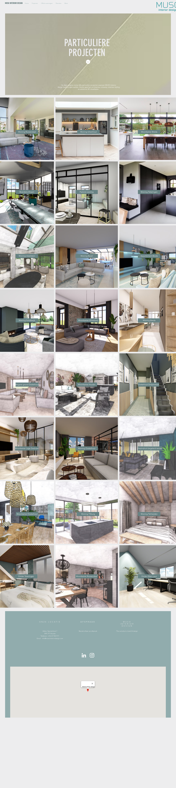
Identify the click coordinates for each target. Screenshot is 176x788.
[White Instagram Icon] (92, 655)
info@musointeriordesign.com (52, 638)
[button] (34, 3)
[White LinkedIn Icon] (84, 655)
